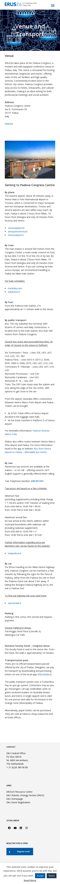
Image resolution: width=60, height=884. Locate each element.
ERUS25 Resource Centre (19, 791)
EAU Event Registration (18, 802)
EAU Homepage (14, 798)
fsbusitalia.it (45, 674)
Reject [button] (52, 875)
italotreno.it (14, 291)
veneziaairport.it (16, 227)
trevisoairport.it (16, 235)
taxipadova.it (14, 553)
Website (9, 123)
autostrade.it (14, 603)
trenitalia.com (15, 288)
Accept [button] (40, 875)
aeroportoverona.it (18, 231)
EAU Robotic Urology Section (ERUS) (25, 795)
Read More (30, 880)
